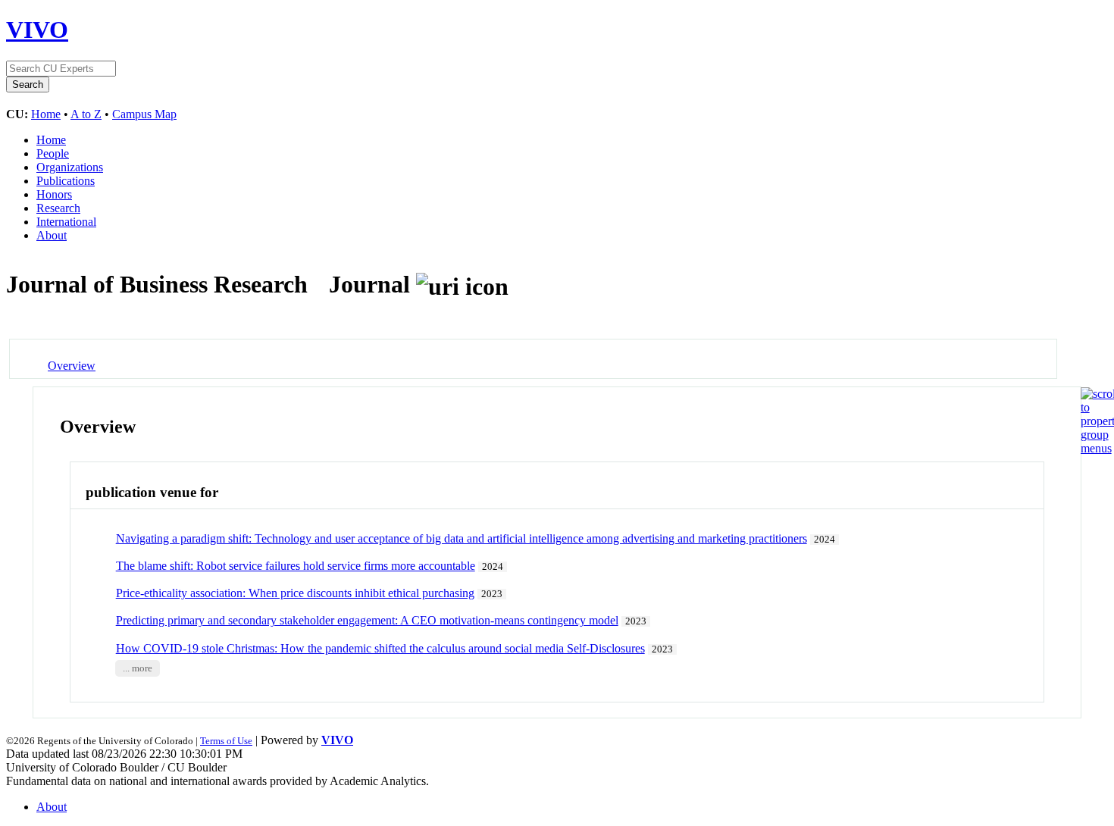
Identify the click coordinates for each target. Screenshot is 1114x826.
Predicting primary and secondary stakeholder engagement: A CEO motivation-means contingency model (367, 620)
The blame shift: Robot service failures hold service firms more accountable (295, 565)
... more (137, 668)
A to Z (86, 114)
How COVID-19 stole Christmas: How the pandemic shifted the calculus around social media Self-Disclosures (380, 648)
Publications (65, 180)
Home (46, 114)
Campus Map (144, 114)
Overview (71, 365)
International (66, 221)
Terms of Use (226, 740)
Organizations (69, 167)
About (51, 235)
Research (58, 208)
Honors (54, 194)
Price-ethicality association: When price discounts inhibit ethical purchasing (295, 593)
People (52, 153)
